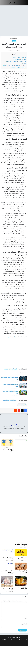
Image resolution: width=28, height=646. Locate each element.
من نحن (17, 639)
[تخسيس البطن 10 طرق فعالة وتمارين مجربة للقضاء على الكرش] (7, 442)
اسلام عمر (17, 49)
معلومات (11, 38)
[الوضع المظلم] (19, 3)
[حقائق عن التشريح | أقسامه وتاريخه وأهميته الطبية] (23, 378)
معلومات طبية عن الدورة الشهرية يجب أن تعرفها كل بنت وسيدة (21, 544)
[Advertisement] (14, 21)
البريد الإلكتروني (24, 623)
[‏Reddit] (15, 410)
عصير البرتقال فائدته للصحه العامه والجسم (21, 587)
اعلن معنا (21, 639)
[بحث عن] (21, 3)
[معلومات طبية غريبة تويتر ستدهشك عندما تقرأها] (21, 552)
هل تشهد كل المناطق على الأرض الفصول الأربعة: (14, 65)
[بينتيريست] (19, 410)
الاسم (26, 618)
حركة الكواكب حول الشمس (10, 400)
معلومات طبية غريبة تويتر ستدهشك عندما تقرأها (22, 558)
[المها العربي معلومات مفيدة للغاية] (21, 566)
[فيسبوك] (25, 410)
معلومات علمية (21, 404)
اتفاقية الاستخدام (4, 639)
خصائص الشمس (12, 336)
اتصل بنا (25, 639)
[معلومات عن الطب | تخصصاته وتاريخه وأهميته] (23, 385)
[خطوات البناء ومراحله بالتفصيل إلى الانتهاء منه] (7, 566)
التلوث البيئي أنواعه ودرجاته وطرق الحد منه (8, 589)
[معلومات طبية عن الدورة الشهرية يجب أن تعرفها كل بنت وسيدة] (21, 490)
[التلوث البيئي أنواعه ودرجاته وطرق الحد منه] (7, 581)
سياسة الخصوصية (11, 639)
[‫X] (22, 410)
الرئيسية (15, 38)
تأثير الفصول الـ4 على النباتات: (18, 67)
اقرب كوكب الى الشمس (10, 369)
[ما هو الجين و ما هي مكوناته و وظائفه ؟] (7, 552)
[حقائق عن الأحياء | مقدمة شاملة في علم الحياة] (23, 392)
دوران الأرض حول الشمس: (19, 57)
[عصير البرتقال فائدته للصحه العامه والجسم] (21, 581)
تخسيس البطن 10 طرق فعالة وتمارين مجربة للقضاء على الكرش (7, 449)
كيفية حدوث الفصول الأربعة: (19, 59)
